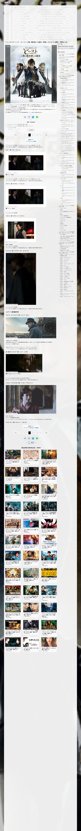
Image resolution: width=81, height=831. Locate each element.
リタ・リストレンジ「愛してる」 (65, 240)
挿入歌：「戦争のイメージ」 (65, 284)
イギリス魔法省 (62, 92)
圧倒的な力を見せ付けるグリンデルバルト (67, 238)
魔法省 (61, 209)
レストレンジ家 (62, 178)
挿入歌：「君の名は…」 (64, 289)
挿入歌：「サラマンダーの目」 (65, 278)
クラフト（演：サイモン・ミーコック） (68, 147)
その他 (61, 198)
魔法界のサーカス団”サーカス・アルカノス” (67, 120)
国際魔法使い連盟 (63, 172)
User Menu (62, 2)
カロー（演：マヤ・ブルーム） (67, 145)
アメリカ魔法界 (62, 110)
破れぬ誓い (62, 223)
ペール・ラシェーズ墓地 (64, 67)
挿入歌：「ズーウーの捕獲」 (65, 273)
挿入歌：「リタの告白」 (64, 282)
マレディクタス (62, 220)
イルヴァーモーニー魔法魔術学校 (65, 217)
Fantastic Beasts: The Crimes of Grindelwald (66, 46)
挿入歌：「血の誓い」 (63, 271)
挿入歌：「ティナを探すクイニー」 (66, 268)
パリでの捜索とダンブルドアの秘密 (66, 65)
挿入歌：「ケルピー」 (63, 262)
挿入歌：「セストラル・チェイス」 (66, 257)
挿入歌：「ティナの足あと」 (65, 266)
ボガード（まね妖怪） (63, 225)
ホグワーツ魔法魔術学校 (64, 153)
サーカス (61, 64)
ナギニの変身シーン (63, 234)
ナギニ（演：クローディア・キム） (67, 124)
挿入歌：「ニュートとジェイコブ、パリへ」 (67, 263)
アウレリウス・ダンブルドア (65, 73)
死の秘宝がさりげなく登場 (64, 250)
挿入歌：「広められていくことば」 (66, 286)
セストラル (62, 226)
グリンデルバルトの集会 (64, 70)
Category (55, 2)
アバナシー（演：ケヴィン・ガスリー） (68, 138)
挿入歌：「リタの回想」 (64, 276)
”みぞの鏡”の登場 (63, 248)
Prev (16, 135)
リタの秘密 (62, 69)
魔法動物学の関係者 (63, 78)
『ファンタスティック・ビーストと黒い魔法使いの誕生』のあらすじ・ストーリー (20, 125)
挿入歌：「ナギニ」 (63, 265)
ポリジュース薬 (62, 230)
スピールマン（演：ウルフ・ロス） (67, 177)
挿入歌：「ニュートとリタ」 (65, 258)
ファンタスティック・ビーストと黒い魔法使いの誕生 (67, 48)
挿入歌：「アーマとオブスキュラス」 (66, 270)
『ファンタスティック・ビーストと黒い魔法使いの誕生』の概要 (17, 124)
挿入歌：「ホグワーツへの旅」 (65, 274)
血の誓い (61, 222)
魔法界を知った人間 (63, 88)
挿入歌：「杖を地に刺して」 (65, 287)
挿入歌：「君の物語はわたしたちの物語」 (67, 281)
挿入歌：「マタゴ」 (63, 279)
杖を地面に (62, 72)
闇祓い (61, 214)
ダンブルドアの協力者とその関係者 (66, 165)
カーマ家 (61, 185)
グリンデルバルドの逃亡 (12, 127)
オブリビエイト (62, 218)
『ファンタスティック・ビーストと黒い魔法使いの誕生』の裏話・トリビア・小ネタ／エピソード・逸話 (67, 243)
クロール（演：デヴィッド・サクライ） (68, 148)
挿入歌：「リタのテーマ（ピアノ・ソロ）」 (67, 296)
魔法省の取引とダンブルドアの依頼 (14, 129)
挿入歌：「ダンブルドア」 (64, 260)
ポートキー (62, 228)
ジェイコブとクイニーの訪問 (12, 130)
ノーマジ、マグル (63, 208)
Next (46, 135)
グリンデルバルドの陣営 (64, 128)
